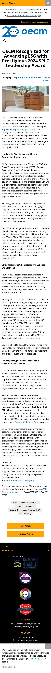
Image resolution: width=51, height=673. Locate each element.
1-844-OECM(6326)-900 (27, 640)
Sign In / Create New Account (35, 22)
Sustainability (25, 513)
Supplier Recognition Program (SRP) (25, 510)
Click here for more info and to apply (24, 15)
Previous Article (25, 534)
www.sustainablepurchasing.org (19, 480)
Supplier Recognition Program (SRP (18, 129)
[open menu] (3, 22)
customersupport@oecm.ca (27, 643)
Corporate (18, 77)
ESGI (26, 77)
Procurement (35, 77)
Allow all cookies (9, 667)
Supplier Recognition (25, 506)
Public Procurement (29, 502)
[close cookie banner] (48, 646)
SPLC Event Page (30, 422)
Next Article (25, 526)
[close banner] (48, 3)
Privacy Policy (36, 658)
